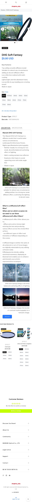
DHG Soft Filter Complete (24, 344)
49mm (20, 96)
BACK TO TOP (16, 499)
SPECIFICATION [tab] (17, 128)
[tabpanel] (16, 28)
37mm (4, 96)
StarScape (7, 347)
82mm (9, 105)
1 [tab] (14, 42)
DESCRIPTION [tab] (5, 128)
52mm (25, 96)
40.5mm (9, 96)
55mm (4, 100)
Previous (2, 29)
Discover (7, 317)
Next (29, 29)
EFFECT (14, 116)
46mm (15, 96)
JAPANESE (16, 492)
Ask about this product (10, 111)
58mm (9, 100)
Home (3, 10)
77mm (4, 105)
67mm (19, 100)
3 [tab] (17, 42)
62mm (14, 100)
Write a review (16, 411)
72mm (24, 100)
